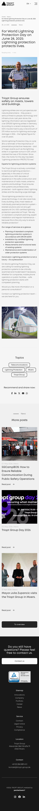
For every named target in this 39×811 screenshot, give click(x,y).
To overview (19, 624)
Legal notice (19, 724)
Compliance (19, 730)
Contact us (19, 661)
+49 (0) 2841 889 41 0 (19, 764)
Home (4, 17)
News (9, 17)
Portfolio (19, 701)
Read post (6, 484)
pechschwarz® (19, 790)
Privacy (19, 727)
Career (20, 704)
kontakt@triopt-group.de (19, 767)
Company (19, 698)
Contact (5, 294)
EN (28, 4)
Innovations (19, 695)
